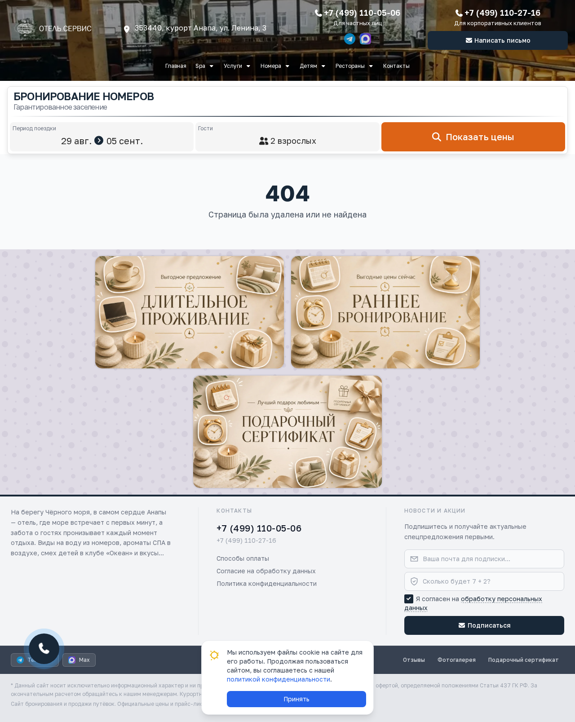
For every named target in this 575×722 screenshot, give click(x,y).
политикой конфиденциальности (278, 679)
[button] (189, 312)
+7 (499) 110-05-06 (362, 13)
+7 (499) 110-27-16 (502, 13)
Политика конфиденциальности (267, 583)
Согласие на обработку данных (266, 571)
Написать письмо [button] (502, 40)
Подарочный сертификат (523, 659)
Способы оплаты (243, 558)
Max (84, 659)
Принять (296, 699)
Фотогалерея (457, 659)
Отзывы (414, 659)
